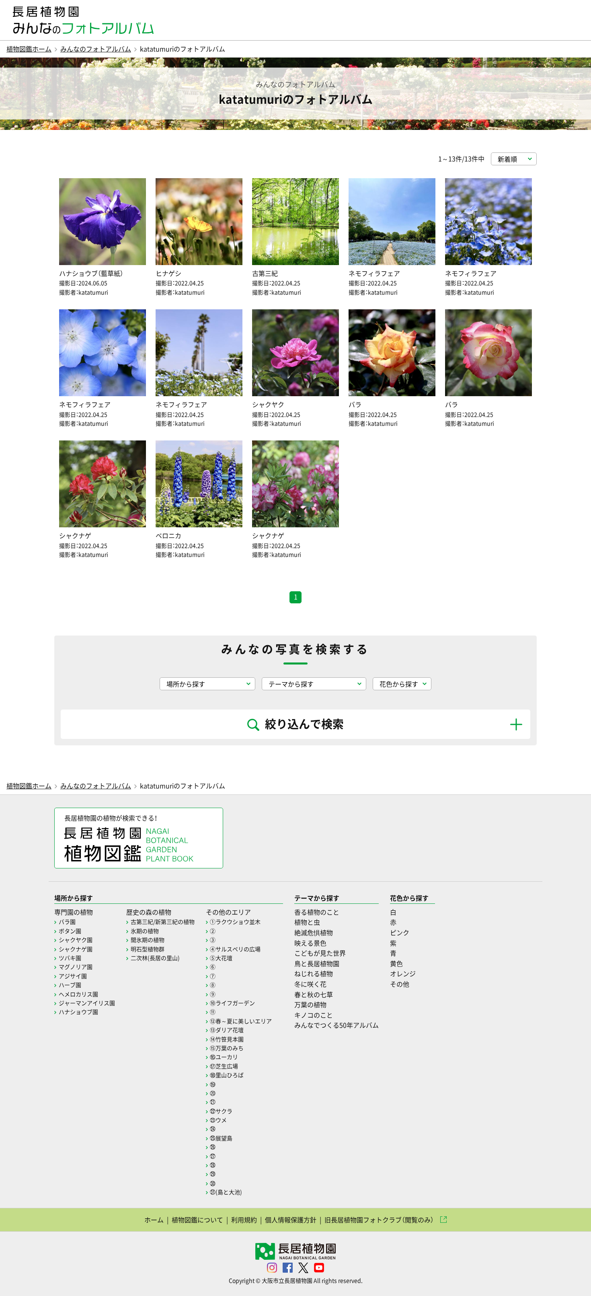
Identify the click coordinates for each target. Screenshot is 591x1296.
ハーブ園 (70, 985)
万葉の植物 (310, 1004)
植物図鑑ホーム (28, 48)
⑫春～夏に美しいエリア (241, 1021)
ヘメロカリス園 (78, 994)
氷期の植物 (145, 931)
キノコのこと (313, 1015)
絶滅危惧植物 (313, 932)
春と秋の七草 (313, 994)
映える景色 (310, 943)
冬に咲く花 (310, 984)
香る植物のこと (316, 912)
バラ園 (67, 921)
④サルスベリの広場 (235, 949)
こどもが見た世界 (320, 953)
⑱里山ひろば (227, 1075)
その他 (399, 984)
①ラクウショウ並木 (235, 921)
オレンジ (403, 973)
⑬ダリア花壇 (227, 1030)
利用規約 (244, 1219)
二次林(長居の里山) (155, 958)
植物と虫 (307, 922)
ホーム (154, 1219)
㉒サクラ (221, 1111)
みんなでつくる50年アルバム (336, 1025)
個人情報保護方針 (290, 1219)
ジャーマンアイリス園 (87, 1003)
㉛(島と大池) (226, 1192)
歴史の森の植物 (148, 912)
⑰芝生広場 (224, 1066)
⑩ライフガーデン (232, 1003)
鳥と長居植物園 (316, 963)
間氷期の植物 (147, 940)
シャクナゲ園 (75, 949)
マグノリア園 (75, 967)
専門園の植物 (73, 912)
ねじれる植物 (313, 973)
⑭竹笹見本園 (227, 1039)
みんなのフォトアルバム (95, 48)
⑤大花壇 (221, 958)
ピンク (399, 932)
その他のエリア (228, 912)
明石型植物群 (147, 949)
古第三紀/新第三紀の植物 (163, 921)
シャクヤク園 (75, 940)
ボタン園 (70, 931)
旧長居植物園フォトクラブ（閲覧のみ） (379, 1219)
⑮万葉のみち (227, 1048)
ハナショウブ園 (78, 1012)
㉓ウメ (218, 1120)
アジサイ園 (73, 976)
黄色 (396, 963)
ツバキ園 (70, 958)
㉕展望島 (221, 1138)
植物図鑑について (197, 1219)
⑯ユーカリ (224, 1057)
